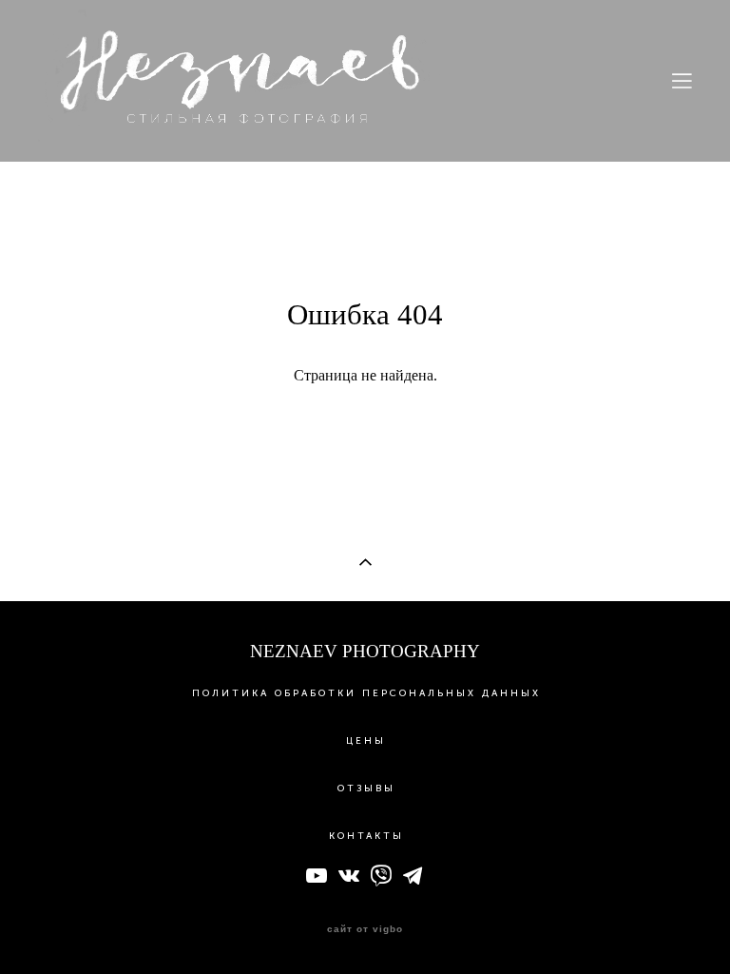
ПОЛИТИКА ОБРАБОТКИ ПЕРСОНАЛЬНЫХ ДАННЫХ (366, 693)
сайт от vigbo (365, 929)
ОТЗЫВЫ (366, 788)
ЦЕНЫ (366, 741)
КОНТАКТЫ (366, 836)
